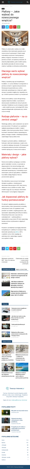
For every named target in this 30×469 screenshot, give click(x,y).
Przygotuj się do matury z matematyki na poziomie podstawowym (18, 428)
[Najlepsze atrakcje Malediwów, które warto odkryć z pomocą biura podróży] (22, 367)
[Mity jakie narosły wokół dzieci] (6, 412)
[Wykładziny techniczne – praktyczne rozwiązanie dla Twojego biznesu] (22, 349)
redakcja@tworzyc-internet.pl (19, 400)
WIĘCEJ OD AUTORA (21, 269)
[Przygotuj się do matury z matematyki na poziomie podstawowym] (6, 429)
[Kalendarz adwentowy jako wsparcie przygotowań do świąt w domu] (6, 275)
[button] (27, 2)
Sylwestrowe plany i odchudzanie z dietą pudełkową (16, 420)
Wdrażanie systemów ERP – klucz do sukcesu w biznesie (8, 260)
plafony (17, 232)
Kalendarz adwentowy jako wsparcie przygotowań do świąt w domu (19, 275)
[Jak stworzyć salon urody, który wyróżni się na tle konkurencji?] (6, 318)
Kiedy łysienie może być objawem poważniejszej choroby (8, 374)
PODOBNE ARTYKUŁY (8, 269)
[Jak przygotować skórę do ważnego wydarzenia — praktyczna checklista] (8, 349)
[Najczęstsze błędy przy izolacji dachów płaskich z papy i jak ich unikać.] (6, 293)
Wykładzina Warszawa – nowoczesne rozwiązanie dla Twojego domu (19, 334)
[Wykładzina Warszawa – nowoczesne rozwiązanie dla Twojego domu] (6, 334)
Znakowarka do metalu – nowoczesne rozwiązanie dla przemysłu (22, 261)
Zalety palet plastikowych (18, 324)
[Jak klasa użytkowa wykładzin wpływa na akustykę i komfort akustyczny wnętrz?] (6, 283)
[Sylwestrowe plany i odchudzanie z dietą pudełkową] (6, 420)
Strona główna (5, 6)
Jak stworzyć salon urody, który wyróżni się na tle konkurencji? (18, 318)
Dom (11, 6)
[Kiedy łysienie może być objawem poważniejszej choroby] (8, 367)
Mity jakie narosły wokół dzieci (19, 410)
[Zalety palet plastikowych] (6, 326)
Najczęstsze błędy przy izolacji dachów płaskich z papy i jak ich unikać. (19, 293)
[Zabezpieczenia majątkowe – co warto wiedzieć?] (6, 310)
